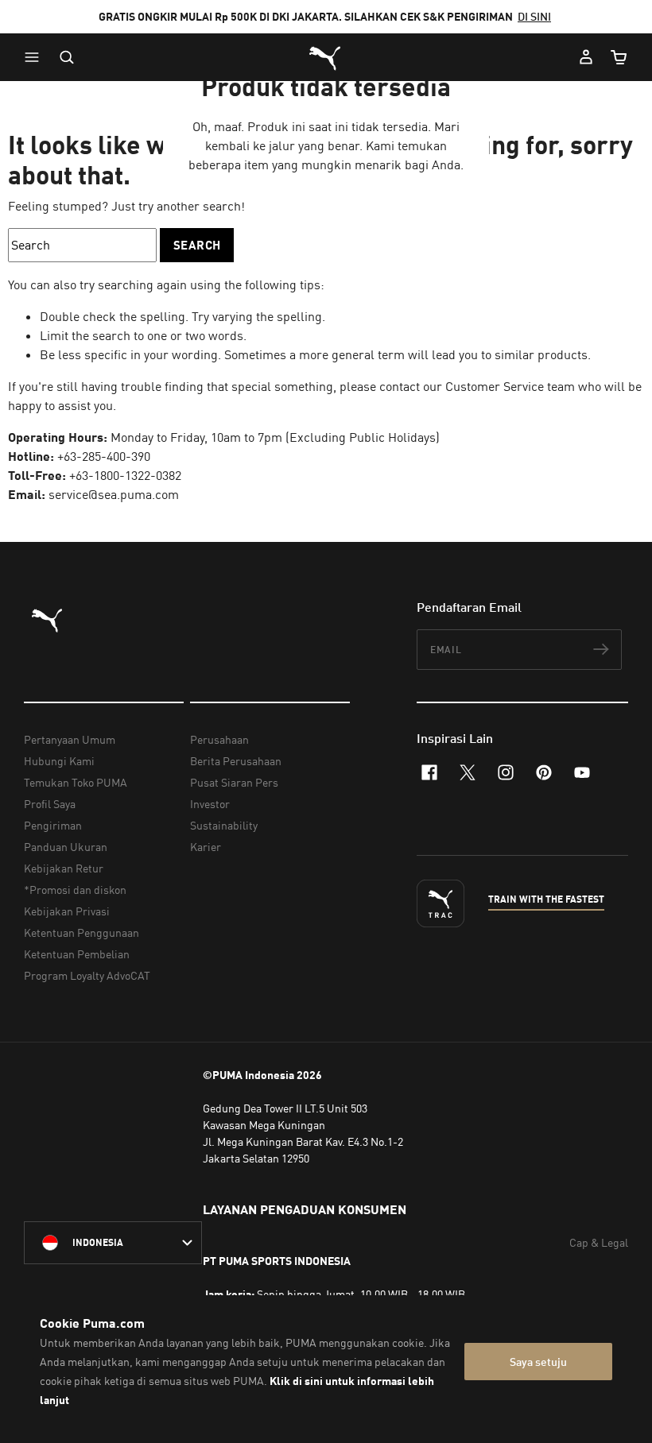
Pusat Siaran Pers (234, 782)
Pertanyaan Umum (69, 739)
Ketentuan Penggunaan (81, 932)
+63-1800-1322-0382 (125, 475)
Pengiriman (53, 825)
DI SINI (534, 16)
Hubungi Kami (59, 761)
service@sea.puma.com (114, 494)
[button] (36, 57)
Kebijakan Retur (63, 868)
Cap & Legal (598, 1242)
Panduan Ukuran (65, 846)
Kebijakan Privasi (67, 911)
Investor (210, 803)
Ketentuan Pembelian (77, 954)
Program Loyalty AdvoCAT (87, 975)
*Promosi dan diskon (75, 889)
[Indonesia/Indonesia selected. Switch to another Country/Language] (113, 1242)
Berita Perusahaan (235, 761)
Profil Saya (50, 803)
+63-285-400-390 (103, 456)
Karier (205, 846)
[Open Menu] (36, 57)
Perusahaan (219, 739)
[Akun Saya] (586, 57)
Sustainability (224, 825)
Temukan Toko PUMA (75, 782)
